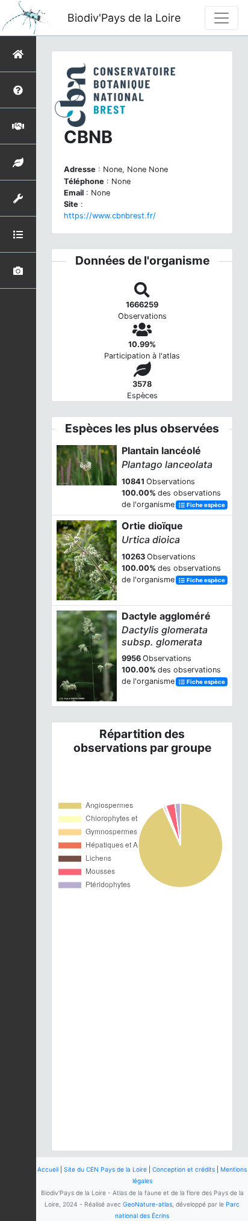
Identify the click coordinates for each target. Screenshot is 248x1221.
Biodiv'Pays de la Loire (124, 17)
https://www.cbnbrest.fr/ (110, 215)
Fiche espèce (205, 505)
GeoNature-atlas (147, 1204)
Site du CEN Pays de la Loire (105, 1169)
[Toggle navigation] (221, 18)
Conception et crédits (183, 1169)
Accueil (47, 1169)
